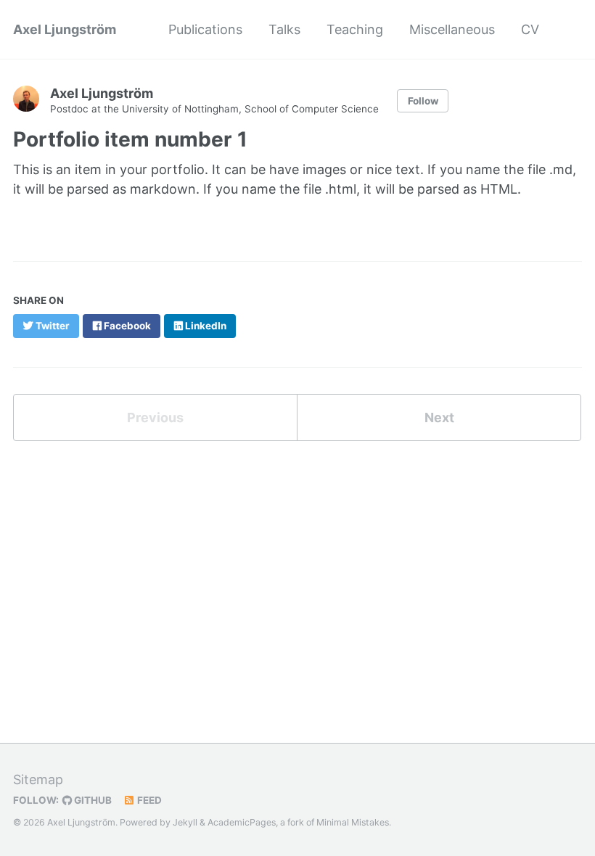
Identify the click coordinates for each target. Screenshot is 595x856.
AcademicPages (242, 822)
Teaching (355, 29)
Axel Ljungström (64, 29)
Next (439, 417)
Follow (423, 101)
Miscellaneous (452, 29)
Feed (148, 800)
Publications (205, 29)
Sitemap (38, 779)
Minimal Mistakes (352, 822)
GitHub (92, 800)
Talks (284, 29)
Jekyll (185, 822)
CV (530, 29)
